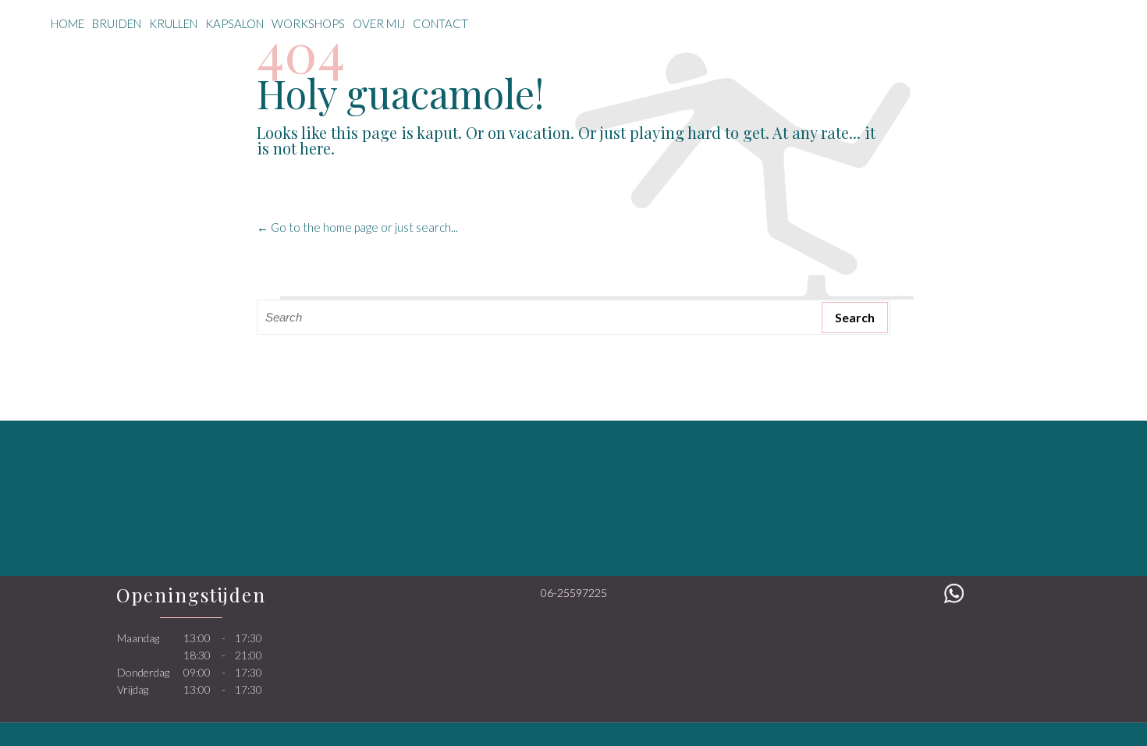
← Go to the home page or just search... (357, 227)
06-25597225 (574, 592)
